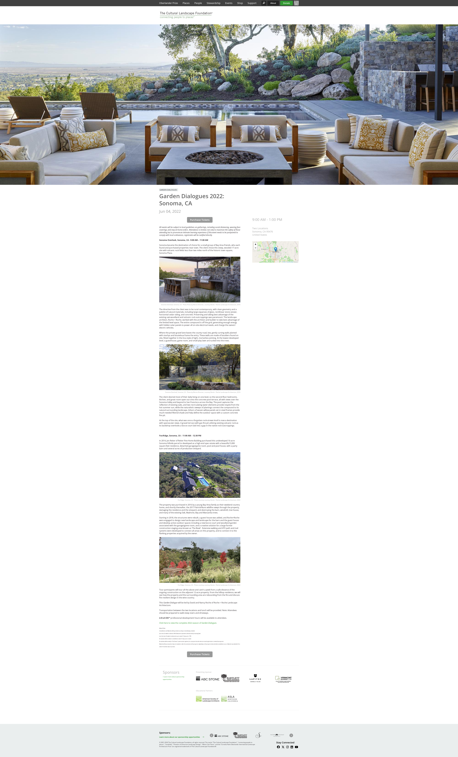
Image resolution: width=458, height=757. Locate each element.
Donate (286, 3)
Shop (240, 3)
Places (186, 3)
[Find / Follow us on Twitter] (283, 747)
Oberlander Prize (168, 3)
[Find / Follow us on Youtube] (296, 747)
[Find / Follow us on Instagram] (287, 747)
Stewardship (213, 3)
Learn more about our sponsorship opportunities (179, 737)
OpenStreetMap (290, 262)
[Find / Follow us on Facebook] (278, 747)
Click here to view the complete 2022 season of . (188, 623)
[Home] (296, 4)
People (198, 3)
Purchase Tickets (200, 219)
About (273, 3)
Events (228, 3)
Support (252, 3)
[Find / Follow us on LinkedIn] (292, 747)
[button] (263, 3)
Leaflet (283, 262)
